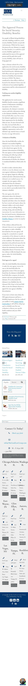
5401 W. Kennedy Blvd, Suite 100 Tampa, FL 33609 (14, 574)
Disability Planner (7, 219)
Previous (17, 20)
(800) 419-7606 (18, 2)
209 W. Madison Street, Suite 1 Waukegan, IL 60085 (22, 487)
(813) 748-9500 (14, 561)
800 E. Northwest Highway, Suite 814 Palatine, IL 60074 (14, 486)
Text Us (15, 10)
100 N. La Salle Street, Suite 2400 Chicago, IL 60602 (5, 484)
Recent (14, 382)
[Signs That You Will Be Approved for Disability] (5, 405)
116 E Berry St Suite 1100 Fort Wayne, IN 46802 (5, 528)
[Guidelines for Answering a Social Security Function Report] (5, 387)
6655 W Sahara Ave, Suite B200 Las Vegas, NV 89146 (5, 573)
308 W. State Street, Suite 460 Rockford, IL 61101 (22, 572)
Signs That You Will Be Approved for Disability (14, 405)
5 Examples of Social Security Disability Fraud (16, 397)
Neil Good (6, 317)
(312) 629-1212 (5, 473)
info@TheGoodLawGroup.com (15, 443)
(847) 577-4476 (5, 517)
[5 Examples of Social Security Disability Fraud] (5, 397)
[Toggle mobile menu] (21, 10)
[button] (3, 363)
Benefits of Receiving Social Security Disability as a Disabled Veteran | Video (21, 354)
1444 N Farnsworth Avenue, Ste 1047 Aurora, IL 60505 (22, 532)
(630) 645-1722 (14, 520)
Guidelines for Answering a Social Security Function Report (15, 388)
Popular (6, 382)
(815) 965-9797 (22, 561)
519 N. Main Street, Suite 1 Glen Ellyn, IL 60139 (13, 532)
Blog (6, 318)
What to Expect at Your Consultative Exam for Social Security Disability (7, 354)
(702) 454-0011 (5, 562)
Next (22, 20)
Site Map (19, 596)
